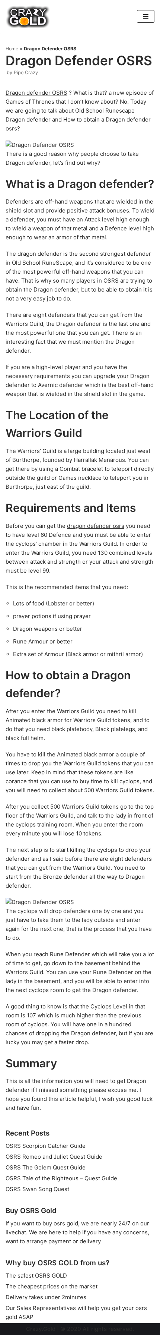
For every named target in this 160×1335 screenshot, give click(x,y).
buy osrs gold (60, 1223)
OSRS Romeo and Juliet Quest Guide (54, 1156)
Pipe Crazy (26, 72)
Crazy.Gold (40, 1328)
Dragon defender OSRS (36, 92)
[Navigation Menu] (145, 16)
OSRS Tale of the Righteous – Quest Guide (61, 1178)
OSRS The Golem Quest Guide (46, 1167)
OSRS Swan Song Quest (37, 1189)
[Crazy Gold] (28, 16)
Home (12, 48)
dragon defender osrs (95, 525)
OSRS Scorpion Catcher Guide (46, 1145)
